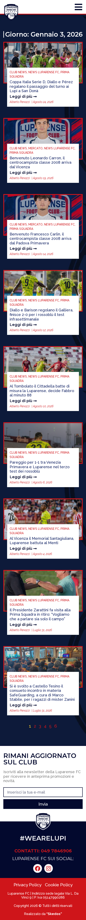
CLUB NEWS (18, 72)
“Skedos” (54, 914)
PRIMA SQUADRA (21, 152)
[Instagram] (48, 868)
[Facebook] (37, 868)
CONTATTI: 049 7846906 (43, 850)
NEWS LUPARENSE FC (43, 72)
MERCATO (35, 148)
